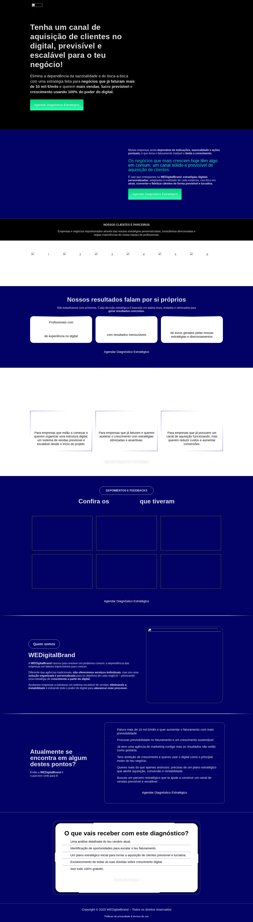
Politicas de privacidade (117, 916)
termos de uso (141, 916)
